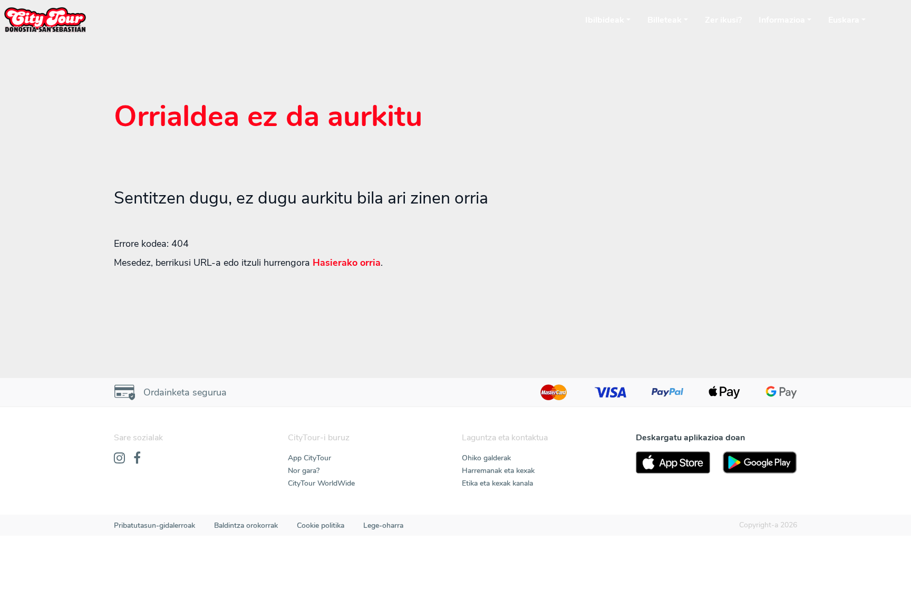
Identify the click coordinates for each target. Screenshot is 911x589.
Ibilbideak (604, 20)
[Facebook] (137, 458)
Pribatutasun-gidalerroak (154, 525)
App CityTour (309, 458)
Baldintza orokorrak (246, 525)
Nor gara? (303, 471)
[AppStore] (673, 462)
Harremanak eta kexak (498, 471)
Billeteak (664, 20)
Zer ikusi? (723, 20)
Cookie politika (320, 525)
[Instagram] (119, 458)
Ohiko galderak (486, 458)
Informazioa (782, 20)
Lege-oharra (383, 525)
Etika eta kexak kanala (497, 483)
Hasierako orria (347, 262)
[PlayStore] (760, 462)
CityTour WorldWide (321, 483)
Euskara (843, 20)
